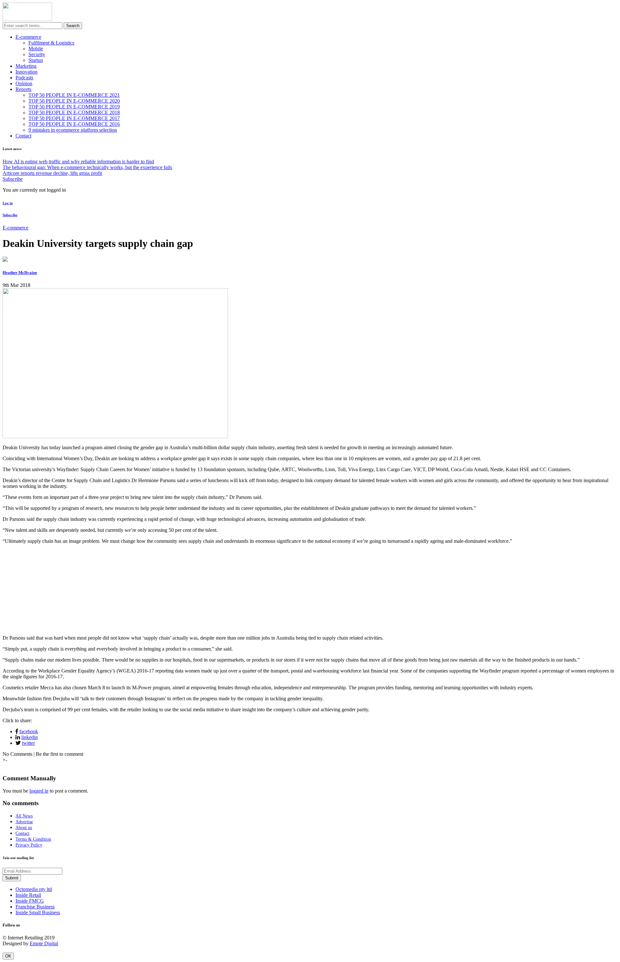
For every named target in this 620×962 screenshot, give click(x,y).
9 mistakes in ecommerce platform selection (72, 130)
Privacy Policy (29, 845)
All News (24, 816)
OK (8, 956)
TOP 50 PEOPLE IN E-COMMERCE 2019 (74, 106)
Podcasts (24, 77)
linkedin (29, 737)
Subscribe (13, 179)
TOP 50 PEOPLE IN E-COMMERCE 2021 (74, 95)
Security (36, 54)
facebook (28, 731)
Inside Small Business (38, 912)
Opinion (24, 83)
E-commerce (28, 37)
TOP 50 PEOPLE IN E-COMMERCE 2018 (74, 112)
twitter (28, 743)
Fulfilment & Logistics (51, 43)
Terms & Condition (33, 839)
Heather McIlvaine (20, 272)
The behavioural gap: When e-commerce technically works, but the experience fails (87, 167)
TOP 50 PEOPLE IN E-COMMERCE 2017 (74, 118)
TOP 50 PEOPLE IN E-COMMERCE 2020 (74, 101)
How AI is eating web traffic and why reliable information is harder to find (78, 161)
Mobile (35, 48)
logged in (38, 791)
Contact (23, 135)
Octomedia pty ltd (34, 889)
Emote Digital (44, 943)
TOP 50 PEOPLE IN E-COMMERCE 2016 (74, 124)
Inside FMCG (30, 901)
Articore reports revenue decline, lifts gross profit (52, 173)
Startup (35, 60)
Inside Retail (28, 895)
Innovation (26, 72)
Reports (23, 89)
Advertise (24, 821)
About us (24, 827)
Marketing (26, 66)
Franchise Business (35, 906)
